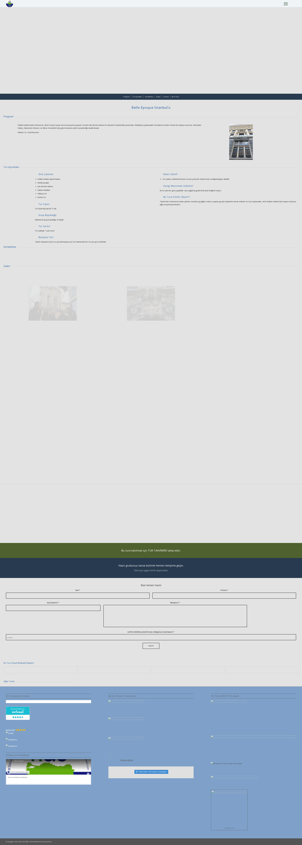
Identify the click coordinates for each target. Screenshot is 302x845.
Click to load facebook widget (19, 772)
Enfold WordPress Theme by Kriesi (41, 842)
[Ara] (279, 3)
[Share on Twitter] (114, 670)
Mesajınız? (175, 602)
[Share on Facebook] (40, 670)
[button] (48, 732)
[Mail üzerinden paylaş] (261, 670)
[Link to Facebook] (290, 3)
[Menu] (285, 3)
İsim (77, 590)
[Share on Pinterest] (188, 670)
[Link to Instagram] (294, 3)
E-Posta (224, 590)
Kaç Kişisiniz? (53, 602)
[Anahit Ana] (151, 374)
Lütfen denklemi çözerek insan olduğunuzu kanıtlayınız (151, 632)
